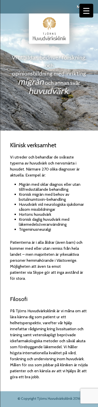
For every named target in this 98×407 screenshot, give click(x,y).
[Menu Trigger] (86, 11)
